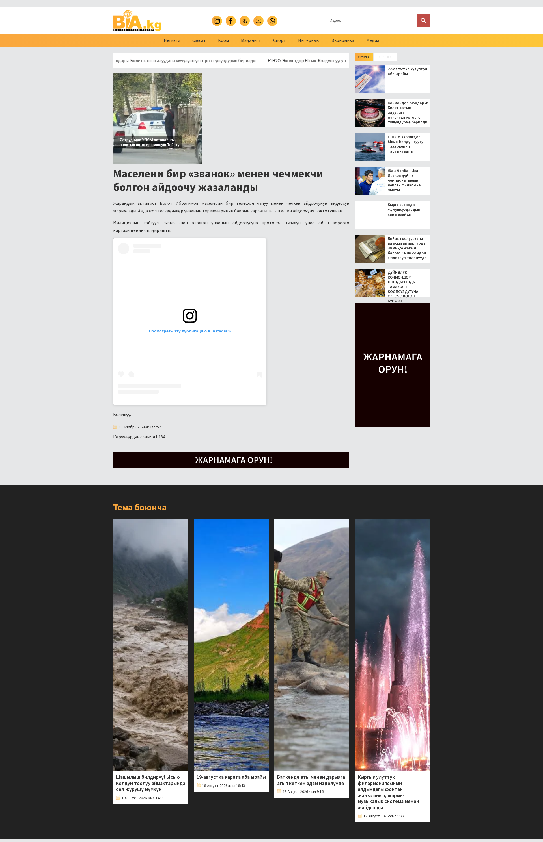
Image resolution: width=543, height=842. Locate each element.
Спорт (279, 40)
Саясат (199, 40)
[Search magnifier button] (423, 20)
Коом (223, 40)
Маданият (251, 40)
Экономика (343, 40)
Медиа (372, 40)
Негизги (172, 40)
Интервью (309, 40)
